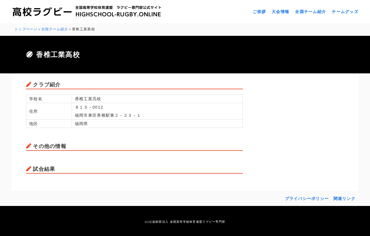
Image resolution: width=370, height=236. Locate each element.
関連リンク (345, 198)
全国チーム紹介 (310, 11)
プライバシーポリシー (307, 198)
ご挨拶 (259, 11)
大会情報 (280, 11)
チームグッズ (345, 11)
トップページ (26, 29)
